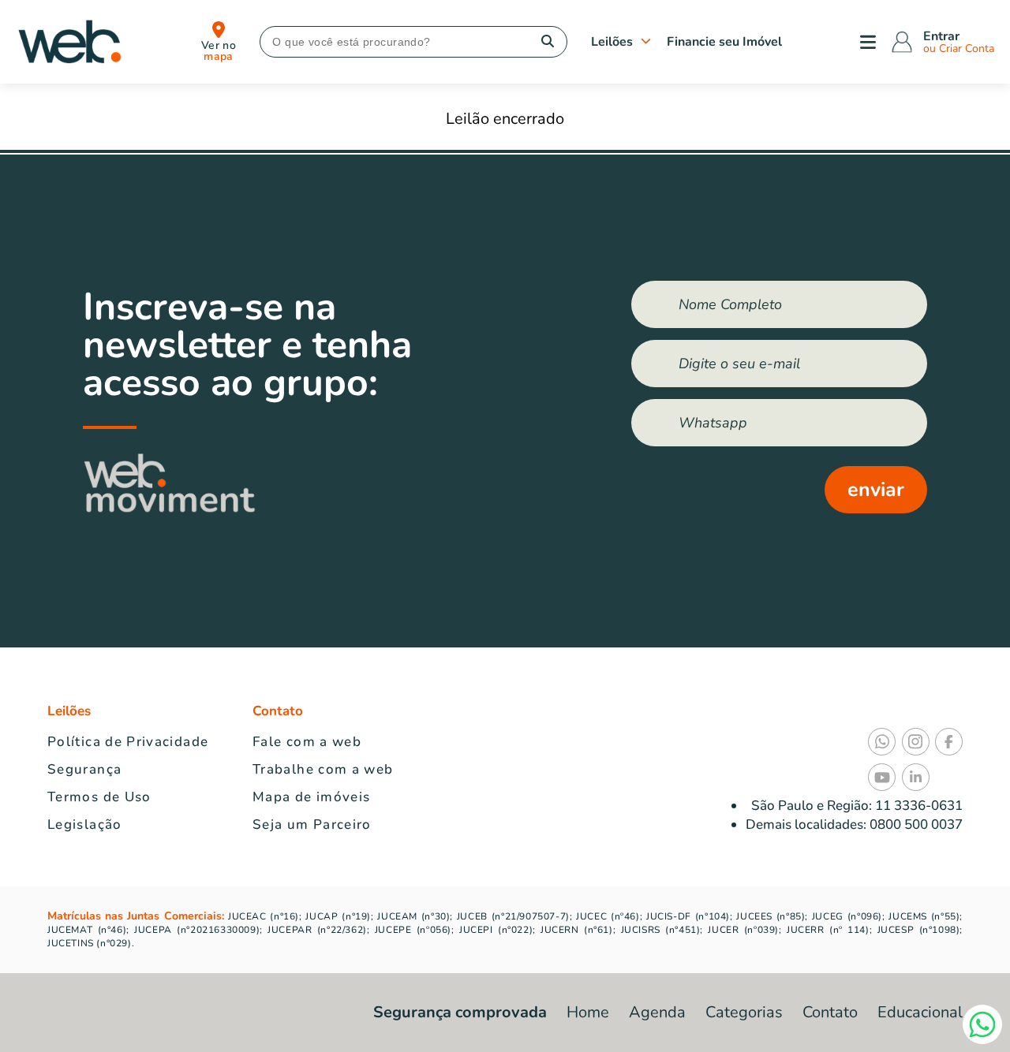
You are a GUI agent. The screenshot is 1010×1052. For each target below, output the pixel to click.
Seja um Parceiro (312, 824)
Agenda (657, 1012)
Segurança (84, 769)
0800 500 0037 (914, 824)
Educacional (920, 1012)
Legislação (84, 824)
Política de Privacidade (127, 742)
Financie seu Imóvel (724, 41)
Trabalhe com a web (322, 769)
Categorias (744, 1012)
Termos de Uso (99, 797)
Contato (830, 1012)
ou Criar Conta (958, 48)
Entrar (941, 36)
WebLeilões (69, 42)
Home (588, 1012)
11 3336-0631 (919, 805)
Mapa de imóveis (311, 797)
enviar (875, 489)
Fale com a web (306, 742)
